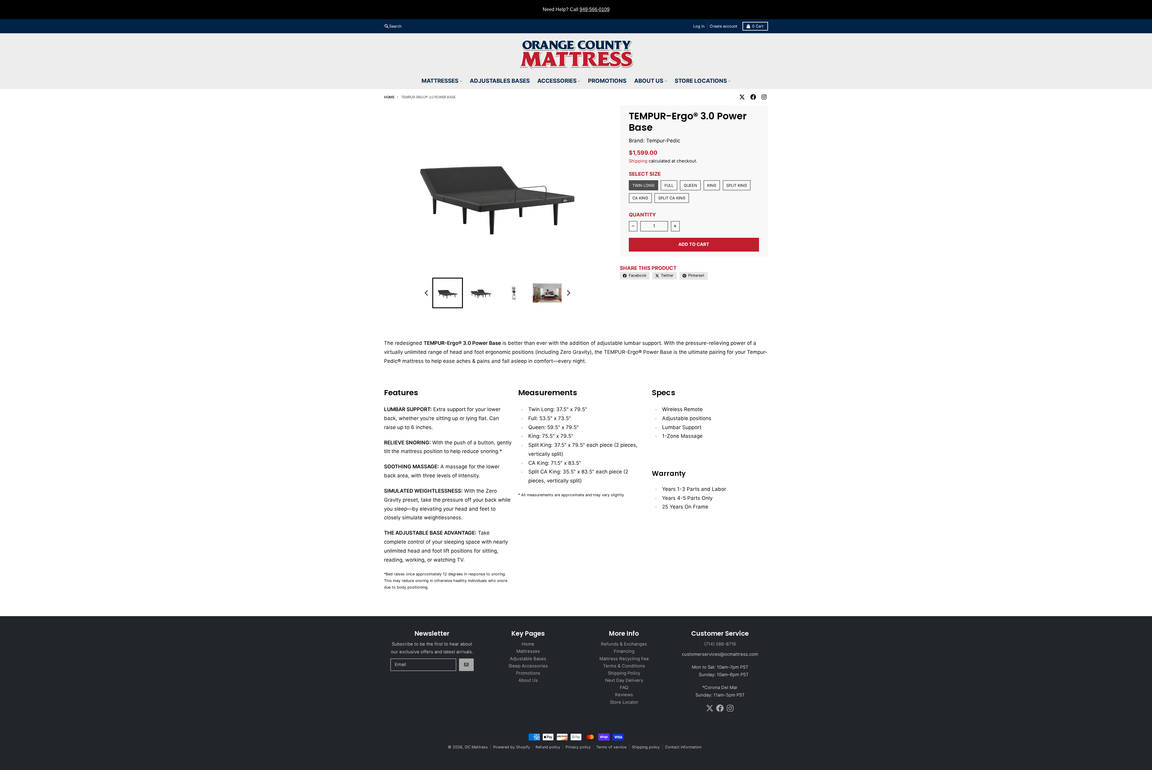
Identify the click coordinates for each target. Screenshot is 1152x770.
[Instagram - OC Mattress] (764, 97)
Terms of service (611, 747)
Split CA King (671, 198)
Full (669, 185)
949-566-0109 (595, 9)
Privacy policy (578, 747)
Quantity (642, 215)
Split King (736, 185)
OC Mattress (476, 747)
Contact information (683, 747)
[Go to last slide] (426, 293)
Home (389, 97)
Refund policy (548, 747)
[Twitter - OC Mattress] (742, 97)
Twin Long (643, 185)
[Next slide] (568, 293)
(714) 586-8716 (720, 644)
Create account (723, 26)
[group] (447, 293)
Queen (690, 185)
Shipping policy (646, 747)
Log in (698, 26)
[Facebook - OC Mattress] (753, 97)
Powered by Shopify (511, 747)
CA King (640, 198)
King (711, 185)
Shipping (638, 161)
